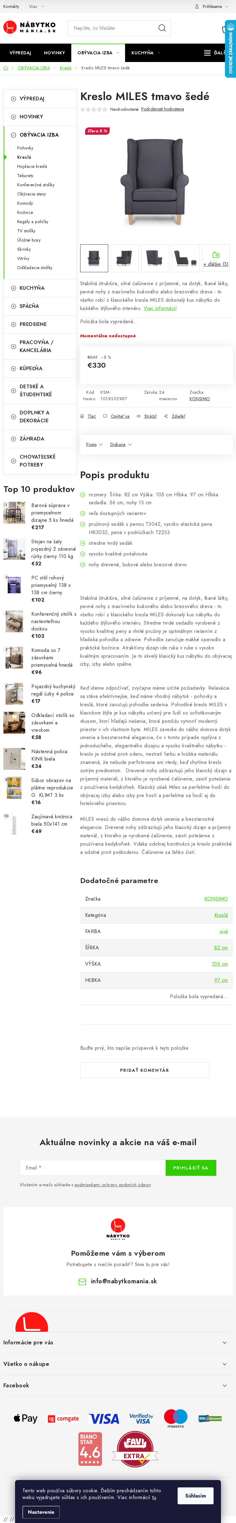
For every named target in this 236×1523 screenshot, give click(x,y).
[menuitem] (20, 53)
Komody (25, 203)
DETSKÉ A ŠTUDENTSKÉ (36, 390)
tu (154, 1497)
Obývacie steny (31, 194)
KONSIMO (200, 399)
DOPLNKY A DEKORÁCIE (35, 416)
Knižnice (25, 212)
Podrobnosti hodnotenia (162, 109)
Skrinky (24, 249)
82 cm (221, 947)
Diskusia (118, 444)
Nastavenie (41, 1512)
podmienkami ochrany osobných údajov (113, 1185)
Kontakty (11, 6)
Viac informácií (160, 308)
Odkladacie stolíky (35, 268)
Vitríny (23, 258)
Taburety (25, 175)
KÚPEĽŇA (31, 368)
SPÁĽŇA (29, 306)
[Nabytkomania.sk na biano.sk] (90, 1448)
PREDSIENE (33, 324)
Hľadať (162, 28)
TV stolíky (26, 231)
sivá (224, 931)
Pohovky (25, 148)
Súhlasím (195, 1495)
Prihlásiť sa (191, 1168)
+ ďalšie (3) (216, 264)
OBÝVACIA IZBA (39, 134)
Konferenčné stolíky (36, 185)
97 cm (221, 980)
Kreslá (24, 157)
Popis (91, 444)
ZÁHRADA (32, 438)
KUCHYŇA (32, 288)
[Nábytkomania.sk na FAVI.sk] (135, 1448)
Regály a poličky (33, 222)
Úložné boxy (29, 240)
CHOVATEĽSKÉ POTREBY (38, 460)
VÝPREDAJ (32, 98)
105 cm (220, 963)
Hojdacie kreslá (32, 166)
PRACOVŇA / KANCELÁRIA (37, 346)
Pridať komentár (144, 1070)
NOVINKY (31, 116)
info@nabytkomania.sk (124, 1281)
